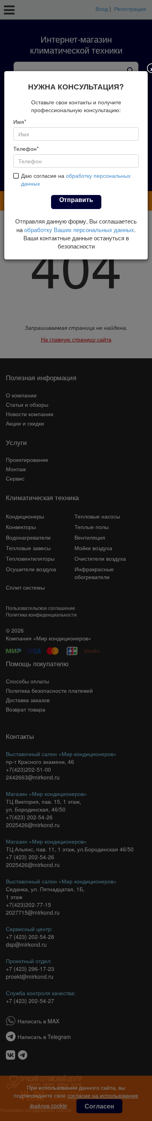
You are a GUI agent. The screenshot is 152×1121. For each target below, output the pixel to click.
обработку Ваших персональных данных (79, 229)
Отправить (76, 199)
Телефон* (26, 148)
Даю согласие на (76, 179)
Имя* (19, 121)
